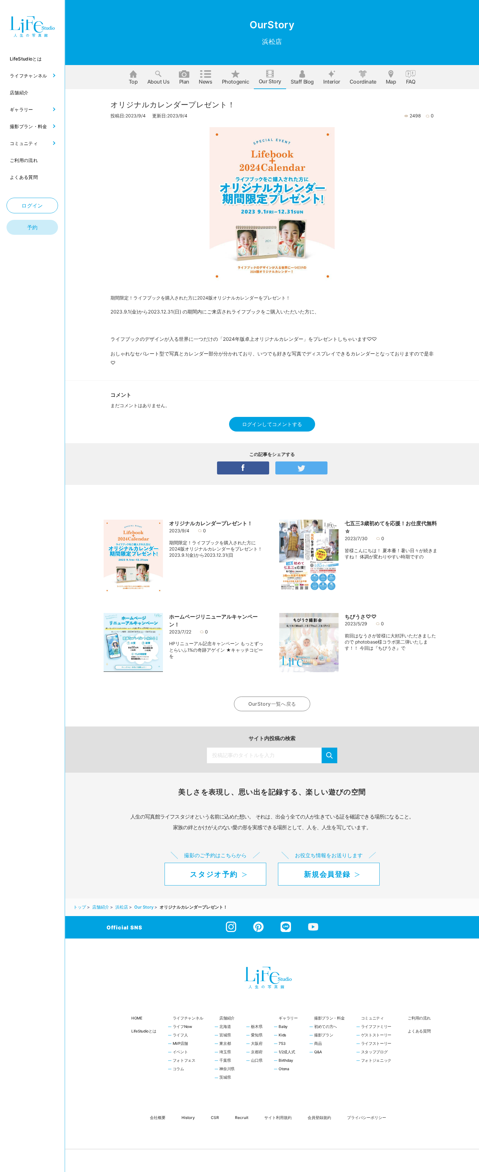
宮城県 (225, 1035)
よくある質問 (419, 1031)
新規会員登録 (327, 874)
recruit (241, 1117)
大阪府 (256, 1044)
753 (282, 1044)
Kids (282, 1035)
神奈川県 (227, 1069)
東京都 (225, 1044)
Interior (331, 81)
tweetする (301, 467)
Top (133, 81)
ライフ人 (180, 1035)
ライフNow (182, 1027)
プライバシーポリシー (366, 1117)
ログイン (32, 205)
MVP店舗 (180, 1044)
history (188, 1117)
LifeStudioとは (143, 1031)
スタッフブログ (374, 1052)
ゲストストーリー (376, 1035)
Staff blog (302, 81)
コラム (178, 1069)
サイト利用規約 (278, 1117)
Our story (270, 81)
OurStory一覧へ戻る (272, 704)
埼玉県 (225, 1052)
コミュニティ (372, 1018)
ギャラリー (288, 1018)
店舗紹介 (227, 1018)
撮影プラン (323, 1035)
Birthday (286, 1061)
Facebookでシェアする (243, 467)
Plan (184, 81)
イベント (180, 1052)
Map (391, 81)
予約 (32, 227)
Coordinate (363, 81)
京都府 (256, 1052)
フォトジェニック (376, 1061)
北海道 (225, 1027)
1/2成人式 (287, 1052)
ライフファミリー (376, 1027)
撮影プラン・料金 (329, 1018)
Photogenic (235, 81)
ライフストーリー (376, 1044)
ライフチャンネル (188, 1018)
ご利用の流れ (419, 1018)
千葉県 (225, 1061)
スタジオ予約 (214, 874)
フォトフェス (184, 1061)
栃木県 (256, 1027)
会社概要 (158, 1117)
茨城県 (225, 1078)
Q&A (318, 1052)
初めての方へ (325, 1027)
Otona (284, 1069)
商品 (318, 1044)
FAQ (410, 81)
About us (158, 81)
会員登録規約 (319, 1117)
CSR (215, 1117)
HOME (136, 1018)
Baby (283, 1027)
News (205, 81)
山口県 (256, 1061)
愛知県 (256, 1035)
